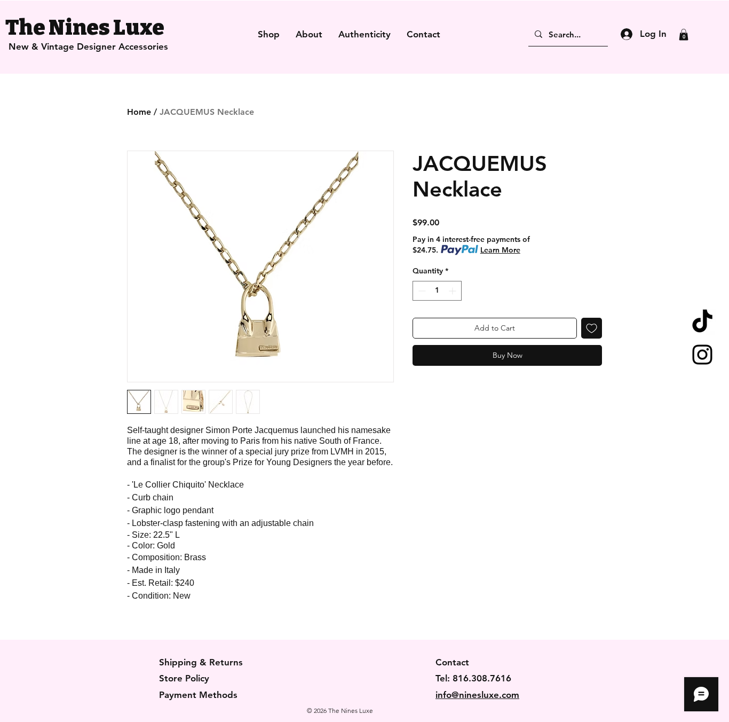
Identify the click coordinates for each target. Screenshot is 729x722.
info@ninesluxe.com (477, 694)
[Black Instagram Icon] (702, 354)
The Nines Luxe (84, 28)
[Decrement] (420, 290)
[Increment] (453, 290)
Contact (452, 662)
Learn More (500, 250)
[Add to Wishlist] (591, 328)
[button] (683, 35)
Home (139, 112)
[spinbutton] (437, 290)
